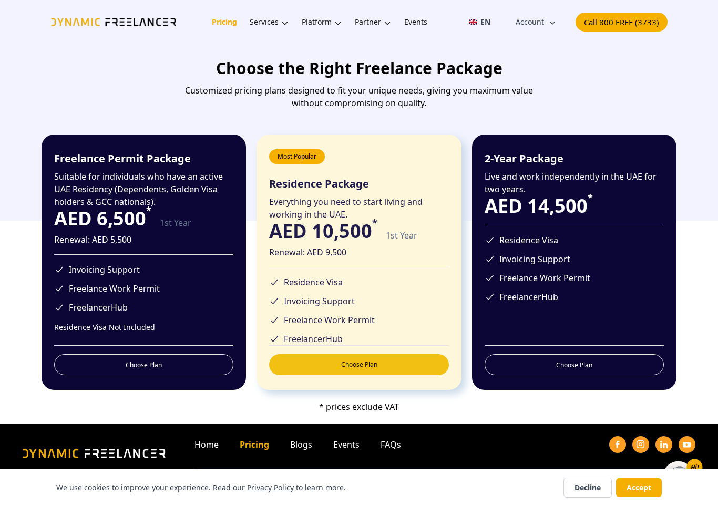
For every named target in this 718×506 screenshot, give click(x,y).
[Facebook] (617, 444)
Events (415, 22)
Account (530, 22)
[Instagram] (640, 444)
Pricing (224, 22)
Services (264, 22)
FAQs (391, 444)
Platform (317, 22)
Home (206, 444)
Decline (588, 487)
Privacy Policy (270, 487)
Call (621, 22)
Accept (639, 487)
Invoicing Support (104, 269)
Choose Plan (144, 364)
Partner (368, 22)
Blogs (301, 444)
